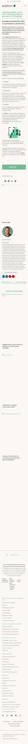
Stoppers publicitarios (8, 664)
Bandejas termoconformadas (10, 629)
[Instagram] (7, 715)
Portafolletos (5, 659)
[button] (24, 6)
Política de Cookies (15, 726)
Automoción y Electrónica (9, 680)
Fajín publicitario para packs (9, 672)
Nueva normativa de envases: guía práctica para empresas (11, 458)
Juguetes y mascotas (8, 696)
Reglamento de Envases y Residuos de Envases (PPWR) (13, 346)
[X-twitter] (20, 715)
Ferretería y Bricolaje (8, 693)
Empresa (4, 605)
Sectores (5, 675)
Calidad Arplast (6, 613)
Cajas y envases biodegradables (10, 645)
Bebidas (4, 683)
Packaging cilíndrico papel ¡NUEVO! (12, 643)
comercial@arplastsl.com (9, 711)
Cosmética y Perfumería (8, 685)
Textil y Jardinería (6, 690)
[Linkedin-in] (3, 715)
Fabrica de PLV (7, 654)
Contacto (5, 699)
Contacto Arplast (6, 618)
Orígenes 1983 (6, 610)
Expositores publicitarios (8, 656)
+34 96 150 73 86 (7, 709)
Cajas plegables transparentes (10, 631)
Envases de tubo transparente (10, 634)
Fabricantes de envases (8, 602)
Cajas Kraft (5, 650)
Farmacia (4, 688)
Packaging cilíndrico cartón (9, 640)
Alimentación (5, 678)
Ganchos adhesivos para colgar (10, 667)
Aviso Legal (6, 721)
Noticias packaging (7, 615)
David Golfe (6, 240)
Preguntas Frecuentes (8, 620)
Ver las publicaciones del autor (10, 272)
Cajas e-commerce (7, 648)
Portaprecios (5, 661)
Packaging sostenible (8, 607)
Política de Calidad (18, 721)
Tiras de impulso (6, 669)
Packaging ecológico (9, 637)
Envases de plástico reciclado (12, 624)
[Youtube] (11, 715)
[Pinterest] (16, 715)
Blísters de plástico (7, 626)
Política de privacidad (14, 723)
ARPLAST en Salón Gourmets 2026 (10, 406)
